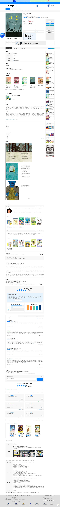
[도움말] (26, 23)
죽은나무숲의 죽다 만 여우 (21, 433)
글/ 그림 (25, 16)
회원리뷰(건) (31, 17)
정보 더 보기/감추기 (28, 17)
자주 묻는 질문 (48, 500)
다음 (19, 318)
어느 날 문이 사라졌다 (37, 433)
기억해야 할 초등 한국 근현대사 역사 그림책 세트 (51, 105)
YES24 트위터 (47, 495)
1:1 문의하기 (45, 500)
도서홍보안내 (22, 495)
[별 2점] (8, 376)
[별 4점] (9, 376)
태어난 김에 (29, 36)
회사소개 (6, 495)
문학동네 (30, 16)
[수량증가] (51, 21)
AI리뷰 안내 (17, 294)
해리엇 (31, 85)
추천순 (39, 367)
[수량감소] (48, 21)
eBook (25, 31)
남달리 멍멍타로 (51, 53)
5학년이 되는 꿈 (51, 70)
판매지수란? (37, 17)
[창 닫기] (35, 34)
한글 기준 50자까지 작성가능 (10, 378)
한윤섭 (24, 16)
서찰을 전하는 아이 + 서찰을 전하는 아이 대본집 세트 (9, 227)
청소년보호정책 (18, 495)
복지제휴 (30, 495)
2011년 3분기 (21, 69)
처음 (7, 318)
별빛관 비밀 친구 (12, 433)
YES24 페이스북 (46, 495)
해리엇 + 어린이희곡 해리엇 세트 (16, 95)
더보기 (53, 76)
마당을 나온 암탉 (28, 433)
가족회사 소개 (52, 495)
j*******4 (20, 401)
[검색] (36, 6)
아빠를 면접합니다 (51, 108)
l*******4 (40, 401)
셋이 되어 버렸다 (51, 57)
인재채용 (9, 495)
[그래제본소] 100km (51, 101)
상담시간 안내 (52, 500)
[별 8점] (11, 376)
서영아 (26, 16)
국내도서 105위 (42, 17)
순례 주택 (15, 85)
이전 (8, 318)
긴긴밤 (50, 77)
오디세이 (50, 81)
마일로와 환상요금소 (51, 90)
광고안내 (25, 495)
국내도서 (7, 69)
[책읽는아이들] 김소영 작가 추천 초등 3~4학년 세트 (9, 249)
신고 (17, 321)
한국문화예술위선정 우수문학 (15, 69)
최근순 (37, 367)
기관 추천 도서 (10, 69)
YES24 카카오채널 (45, 495)
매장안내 (32, 495)
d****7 (12, 339)
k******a (12, 349)
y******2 (47, 123)
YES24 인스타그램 (48, 495)
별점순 (42, 367)
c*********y (39, 409)
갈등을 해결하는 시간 (51, 112)
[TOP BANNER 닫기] (59, 1)
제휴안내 (27, 495)
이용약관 (11, 495)
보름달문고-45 (30, 13)
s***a (47, 137)
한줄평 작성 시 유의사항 (42, 376)
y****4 (12, 321)
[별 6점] (10, 376)
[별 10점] (12, 376)
